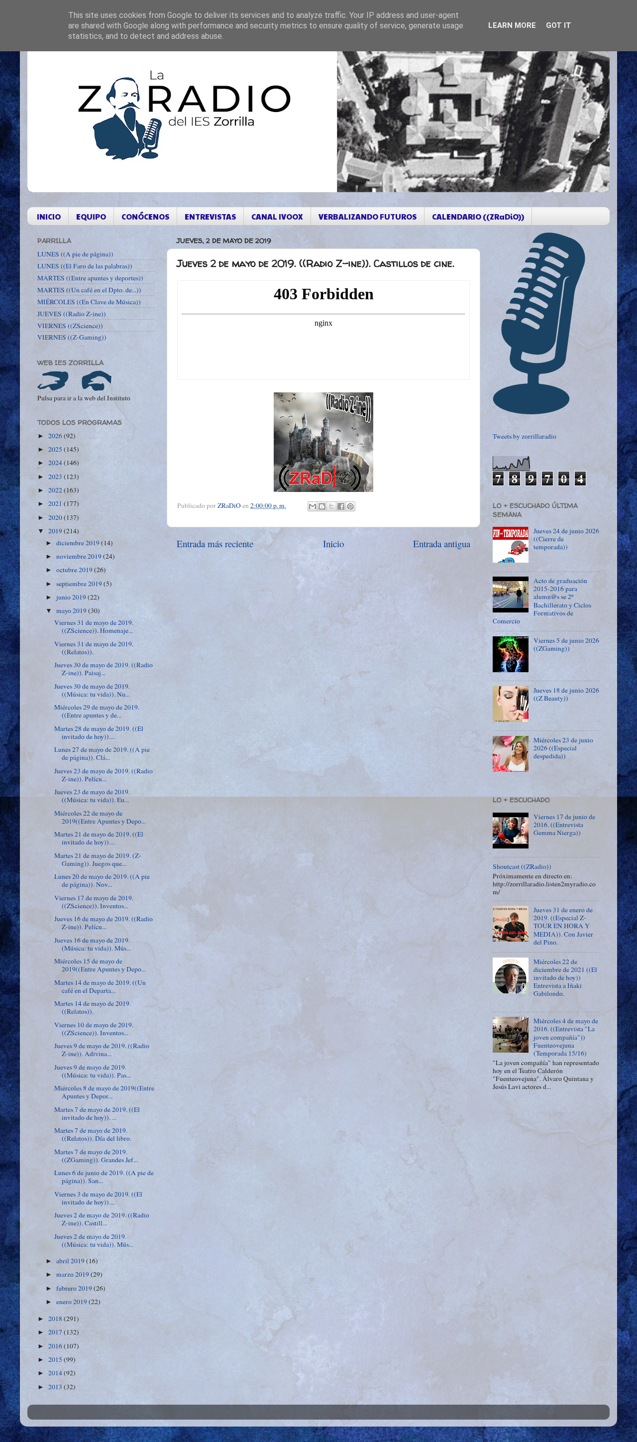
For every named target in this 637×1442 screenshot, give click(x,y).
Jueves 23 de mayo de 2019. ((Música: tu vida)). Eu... (92, 795)
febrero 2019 (75, 1288)
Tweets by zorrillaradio (524, 436)
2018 (56, 1318)
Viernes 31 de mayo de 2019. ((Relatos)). (93, 647)
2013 (56, 1386)
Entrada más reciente (215, 543)
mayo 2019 (72, 610)
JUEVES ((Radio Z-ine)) (71, 313)
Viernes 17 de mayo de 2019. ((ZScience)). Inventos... (93, 901)
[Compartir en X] (331, 506)
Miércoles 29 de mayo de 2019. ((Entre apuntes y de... (96, 711)
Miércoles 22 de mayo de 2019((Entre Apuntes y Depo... (100, 817)
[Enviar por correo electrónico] (313, 506)
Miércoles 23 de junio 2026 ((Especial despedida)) (563, 747)
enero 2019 (72, 1301)
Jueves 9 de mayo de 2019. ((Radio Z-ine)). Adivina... (101, 1049)
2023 (56, 476)
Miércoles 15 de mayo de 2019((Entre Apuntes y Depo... (100, 965)
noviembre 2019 (79, 556)
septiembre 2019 (80, 583)
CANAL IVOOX (277, 216)
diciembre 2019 (78, 542)
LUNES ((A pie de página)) (75, 253)
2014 (56, 1372)
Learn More (512, 25)
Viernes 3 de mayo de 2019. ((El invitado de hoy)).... (98, 1198)
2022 (56, 489)
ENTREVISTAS (210, 216)
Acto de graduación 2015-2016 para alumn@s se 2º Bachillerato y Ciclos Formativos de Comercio (542, 600)
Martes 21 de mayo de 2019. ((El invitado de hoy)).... (98, 838)
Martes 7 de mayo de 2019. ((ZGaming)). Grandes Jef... (96, 1155)
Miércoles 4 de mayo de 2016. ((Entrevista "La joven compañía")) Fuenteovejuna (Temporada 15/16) (565, 1037)
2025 (56, 449)
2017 (56, 1331)
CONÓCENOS (145, 216)
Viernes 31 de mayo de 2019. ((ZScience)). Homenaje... (93, 626)
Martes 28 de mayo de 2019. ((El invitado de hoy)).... (98, 732)
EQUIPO (91, 216)
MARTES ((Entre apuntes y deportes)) (90, 277)
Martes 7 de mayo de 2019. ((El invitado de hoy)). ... (97, 1113)
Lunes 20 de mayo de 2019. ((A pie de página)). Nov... (102, 880)
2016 (56, 1345)
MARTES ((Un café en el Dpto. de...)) (89, 289)
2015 (56, 1359)
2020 (56, 517)
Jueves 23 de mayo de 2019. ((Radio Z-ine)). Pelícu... (103, 774)
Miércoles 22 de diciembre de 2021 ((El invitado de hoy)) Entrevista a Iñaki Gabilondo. (565, 977)
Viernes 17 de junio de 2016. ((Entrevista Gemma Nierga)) (564, 824)
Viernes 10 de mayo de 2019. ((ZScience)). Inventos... (93, 1028)
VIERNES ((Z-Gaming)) (71, 337)
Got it (558, 25)
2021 (56, 503)
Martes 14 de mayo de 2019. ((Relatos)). (92, 1007)
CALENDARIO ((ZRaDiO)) (478, 216)
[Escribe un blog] (322, 506)
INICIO (49, 216)
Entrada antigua (441, 543)
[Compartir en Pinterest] (350, 506)
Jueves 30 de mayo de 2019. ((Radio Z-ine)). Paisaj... (103, 668)
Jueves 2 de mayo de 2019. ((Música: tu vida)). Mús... (93, 1240)
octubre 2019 (75, 569)
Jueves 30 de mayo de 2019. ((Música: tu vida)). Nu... (92, 690)
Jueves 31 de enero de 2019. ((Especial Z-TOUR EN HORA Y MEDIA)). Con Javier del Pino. (563, 926)
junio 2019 (72, 597)
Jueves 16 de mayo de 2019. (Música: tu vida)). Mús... (92, 944)
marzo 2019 (73, 1274)
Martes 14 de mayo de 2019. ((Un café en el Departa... (100, 986)
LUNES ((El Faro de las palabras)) (84, 265)
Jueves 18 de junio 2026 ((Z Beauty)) (566, 694)
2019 (56, 530)
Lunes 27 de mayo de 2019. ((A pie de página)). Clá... (102, 753)
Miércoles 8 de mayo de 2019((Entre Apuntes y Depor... (104, 1091)
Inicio (333, 543)
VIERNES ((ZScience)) (70, 325)
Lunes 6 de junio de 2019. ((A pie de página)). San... (104, 1176)
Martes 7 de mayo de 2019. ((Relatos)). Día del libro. (92, 1134)
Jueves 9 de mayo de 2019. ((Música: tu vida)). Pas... (92, 1071)
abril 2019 (71, 1260)
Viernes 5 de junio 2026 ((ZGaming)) (566, 644)
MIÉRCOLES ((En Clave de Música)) (89, 301)
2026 (56, 435)
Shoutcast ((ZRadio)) (522, 866)
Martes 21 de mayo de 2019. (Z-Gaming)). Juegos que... (97, 859)
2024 (56, 462)
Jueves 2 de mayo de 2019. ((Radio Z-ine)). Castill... (101, 1218)
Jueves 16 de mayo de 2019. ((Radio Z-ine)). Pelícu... (103, 922)
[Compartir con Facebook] (341, 506)
